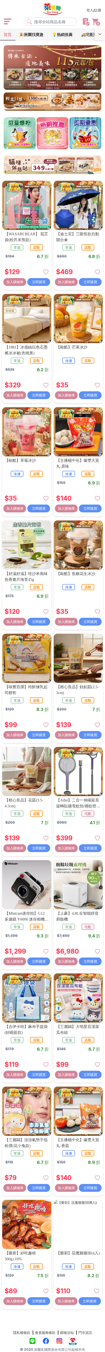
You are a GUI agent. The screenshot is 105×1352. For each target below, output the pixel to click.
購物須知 (67, 1332)
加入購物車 (14, 282)
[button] (30, 86)
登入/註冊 (93, 10)
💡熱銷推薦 (62, 34)
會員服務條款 (45, 1332)
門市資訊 (85, 1332)
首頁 (7, 34)
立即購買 (39, 282)
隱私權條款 (21, 1332)
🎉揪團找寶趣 (31, 34)
